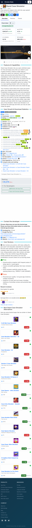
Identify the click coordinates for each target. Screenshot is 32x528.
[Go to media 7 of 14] (15, 62)
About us (3, 506)
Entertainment (13, 112)
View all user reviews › (7, 304)
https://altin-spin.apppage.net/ (16, 239)
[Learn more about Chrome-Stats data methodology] (19, 158)
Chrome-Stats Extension (7, 487)
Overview (5, 18)
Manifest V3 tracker (21, 491)
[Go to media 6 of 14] (13, 62)
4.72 (14, 118)
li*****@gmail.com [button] (11, 153)
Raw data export (5, 498)
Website (8, 155)
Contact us (3, 512)
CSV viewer (19, 494)
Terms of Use (4, 514)
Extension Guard (5, 489)
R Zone (4, 8)
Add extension (20, 496)
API (2, 494)
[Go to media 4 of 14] (10, 62)
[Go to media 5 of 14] (11, 62)
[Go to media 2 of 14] (6, 62)
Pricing (18, 485)
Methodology (4, 508)
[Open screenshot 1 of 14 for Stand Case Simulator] (16, 52)
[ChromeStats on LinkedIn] (2, 520)
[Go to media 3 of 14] (8, 62)
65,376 (7, 182)
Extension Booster (5, 491)
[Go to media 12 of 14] (24, 62)
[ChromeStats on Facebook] (5, 520)
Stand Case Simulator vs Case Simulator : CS (15, 171)
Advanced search (21, 487)
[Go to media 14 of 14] (28, 62)
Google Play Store (7, 26)
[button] (2, 2)
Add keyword (20, 498)
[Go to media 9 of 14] (19, 62)
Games (6, 112)
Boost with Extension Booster (16, 191)
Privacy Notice (4, 517)
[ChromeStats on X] (8, 520)
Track (12, 23)
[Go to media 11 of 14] (22, 62)
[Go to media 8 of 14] (17, 62)
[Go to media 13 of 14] (26, 62)
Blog (2, 510)
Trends (20, 18)
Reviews (12, 18)
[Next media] (29, 52)
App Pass (3, 485)
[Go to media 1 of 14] (4, 62)
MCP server (4, 496)
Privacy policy (18, 155)
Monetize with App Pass (17, 188)
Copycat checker (21, 489)
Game (9, 8)
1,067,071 (12, 116)
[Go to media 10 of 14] (20, 62)
